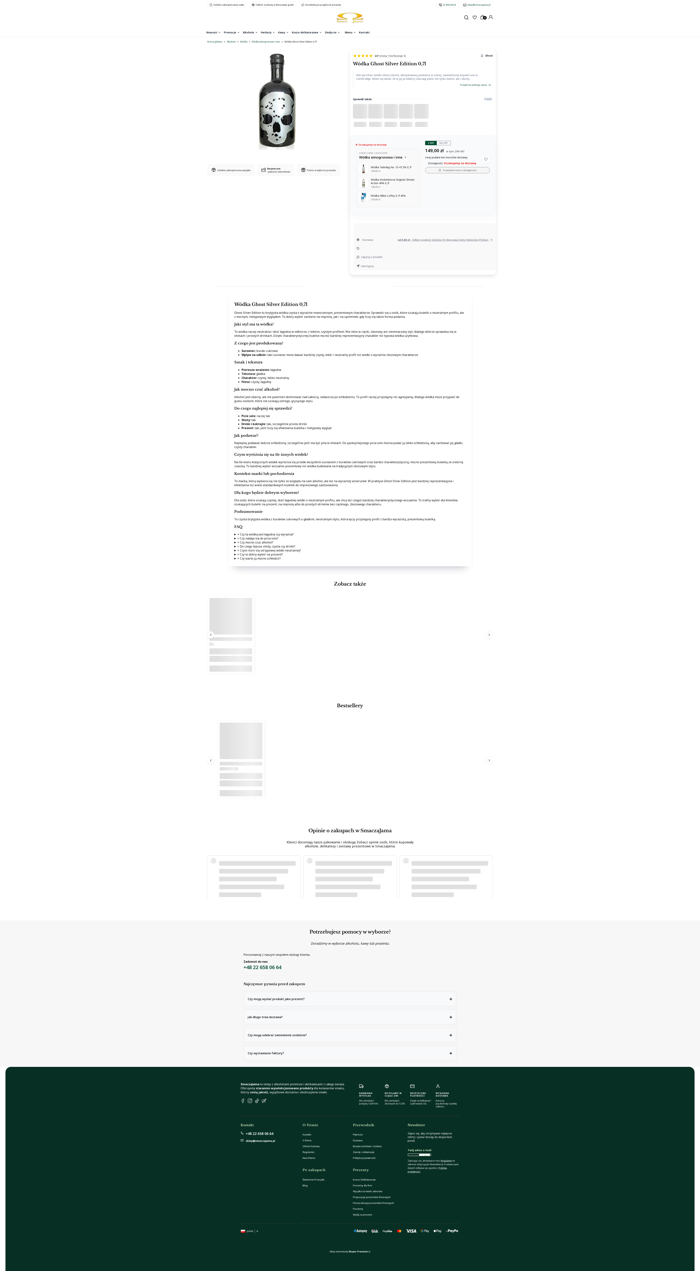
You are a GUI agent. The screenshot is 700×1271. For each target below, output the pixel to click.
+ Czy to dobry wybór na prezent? (260, 554)
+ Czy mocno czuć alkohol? (255, 542)
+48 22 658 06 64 (262, 967)
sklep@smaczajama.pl (479, 4)
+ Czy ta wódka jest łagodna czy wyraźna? (265, 534)
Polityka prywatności (364, 1158)
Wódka (243, 41)
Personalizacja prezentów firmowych (373, 1203)
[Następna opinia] (489, 873)
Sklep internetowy (349, 1251)
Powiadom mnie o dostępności (460, 170)
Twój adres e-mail (419, 1150)
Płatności (358, 1134)
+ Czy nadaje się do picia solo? (257, 538)
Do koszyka (230, 668)
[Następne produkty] (489, 635)
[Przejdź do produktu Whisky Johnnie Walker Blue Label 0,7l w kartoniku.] (241, 758)
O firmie (307, 1140)
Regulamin (308, 1152)
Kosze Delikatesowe (364, 1179)
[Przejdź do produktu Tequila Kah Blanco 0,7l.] (230, 633)
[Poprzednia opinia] (210, 873)
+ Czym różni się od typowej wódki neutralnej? (269, 550)
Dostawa (358, 1140)
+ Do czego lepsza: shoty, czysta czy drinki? (266, 546)
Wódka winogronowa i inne (266, 41)
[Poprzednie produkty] (210, 635)
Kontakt (307, 1134)
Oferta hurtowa (311, 1146)
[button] (486, 159)
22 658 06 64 (449, 4)
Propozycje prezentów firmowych (371, 1197)
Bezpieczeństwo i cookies (367, 1146)
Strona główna (214, 41)
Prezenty (358, 1208)
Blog (305, 1185)
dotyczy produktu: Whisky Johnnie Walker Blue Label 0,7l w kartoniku (254, 884)
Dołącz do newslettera (424, 1155)
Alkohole (231, 41)
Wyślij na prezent (362, 1214)
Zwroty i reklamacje (363, 1152)
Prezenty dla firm (362, 1185)
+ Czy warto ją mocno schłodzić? (259, 558)
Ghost (489, 55)
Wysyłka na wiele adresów (367, 1191)
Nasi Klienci (309, 1158)
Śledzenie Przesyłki (313, 1179)
